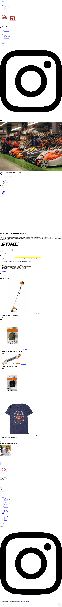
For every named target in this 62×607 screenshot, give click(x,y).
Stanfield (3, 195)
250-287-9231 (6, 507)
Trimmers (7, 172)
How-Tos (5, 23)
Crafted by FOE (2, 604)
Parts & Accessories (7, 7)
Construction (6, 3)
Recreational (6, 494)
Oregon (3, 194)
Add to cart (1, 251)
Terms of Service (25, 601)
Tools (5, 6)
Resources (3, 22)
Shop (3, 5)
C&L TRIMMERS (3, 271)
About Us (3, 501)
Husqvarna (3, 191)
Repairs (3, 4)
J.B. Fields (3, 192)
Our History (6, 10)
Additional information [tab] (5, 253)
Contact (3, 26)
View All (3, 179)
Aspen (3, 187)
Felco (3, 189)
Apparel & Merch (6, 38)
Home (1, 172)
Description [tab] (3, 252)
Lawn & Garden (6, 31)
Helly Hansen (4, 190)
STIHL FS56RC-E (3, 270)
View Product (38, 313)
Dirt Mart (5, 8)
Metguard (3, 193)
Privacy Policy (19, 601)
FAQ (4, 24)
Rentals (3, 1)
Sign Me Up (2, 491)
